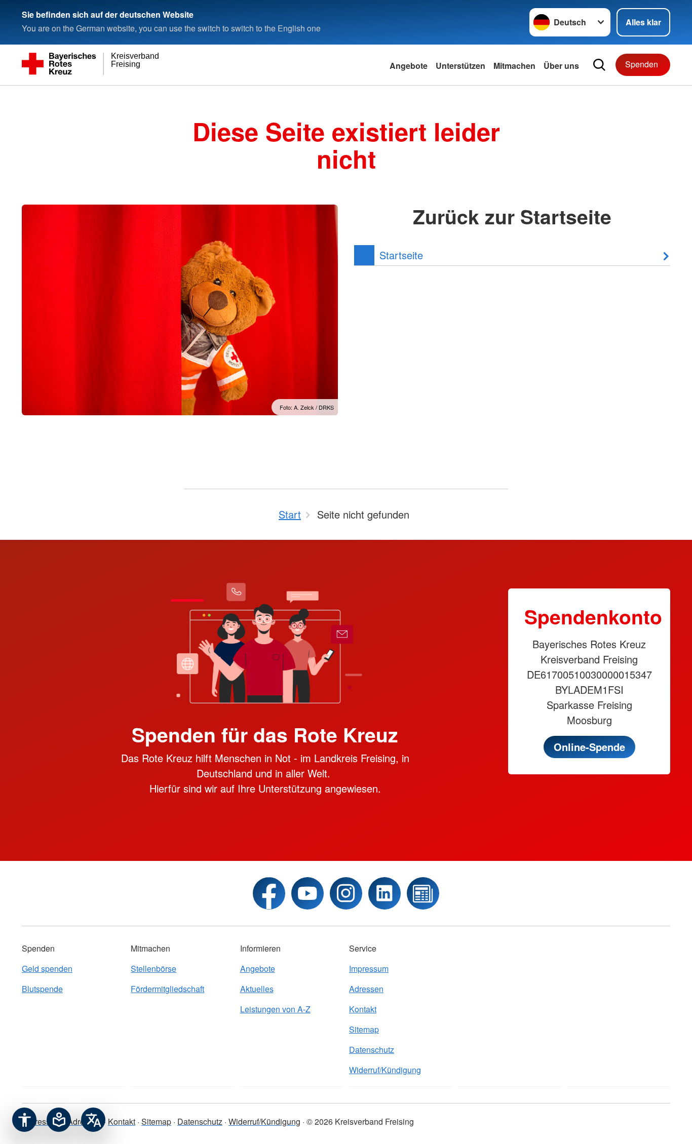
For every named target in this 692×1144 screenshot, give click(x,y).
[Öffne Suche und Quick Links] (599, 65)
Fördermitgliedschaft (167, 989)
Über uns (561, 65)
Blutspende (42, 989)
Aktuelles (257, 989)
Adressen (366, 989)
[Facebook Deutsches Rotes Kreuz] (269, 893)
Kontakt (362, 1009)
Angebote (409, 65)
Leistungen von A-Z (275, 1009)
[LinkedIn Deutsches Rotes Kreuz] (384, 893)
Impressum (369, 968)
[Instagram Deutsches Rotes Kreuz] (346, 893)
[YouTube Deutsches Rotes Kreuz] (307, 893)
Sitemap (364, 1029)
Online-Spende (589, 746)
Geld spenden (47, 968)
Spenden (641, 64)
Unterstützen (460, 65)
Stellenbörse (153, 968)
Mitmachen (514, 65)
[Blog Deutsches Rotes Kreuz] (423, 893)
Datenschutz (371, 1049)
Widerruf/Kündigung (385, 1070)
